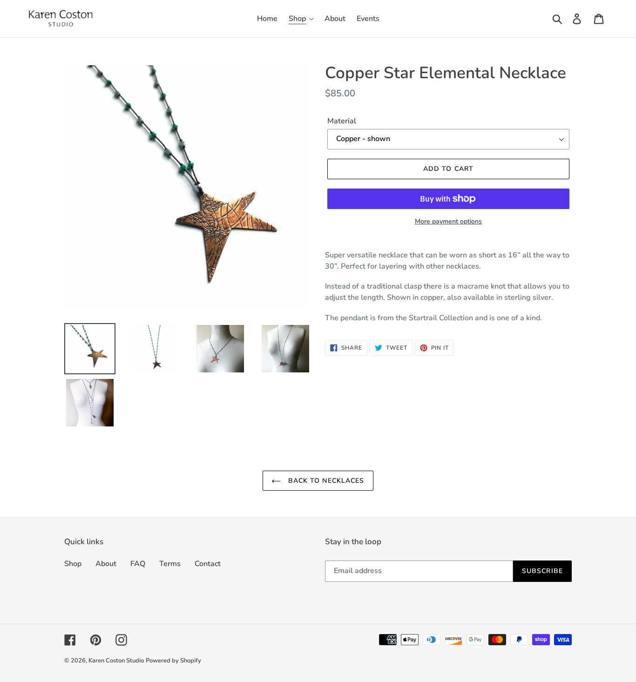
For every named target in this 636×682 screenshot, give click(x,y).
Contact (208, 564)
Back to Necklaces (324, 480)
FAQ (137, 564)
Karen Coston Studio (116, 660)
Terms (170, 564)
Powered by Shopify (173, 660)
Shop (72, 564)
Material (341, 121)
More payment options (448, 221)
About (105, 564)
